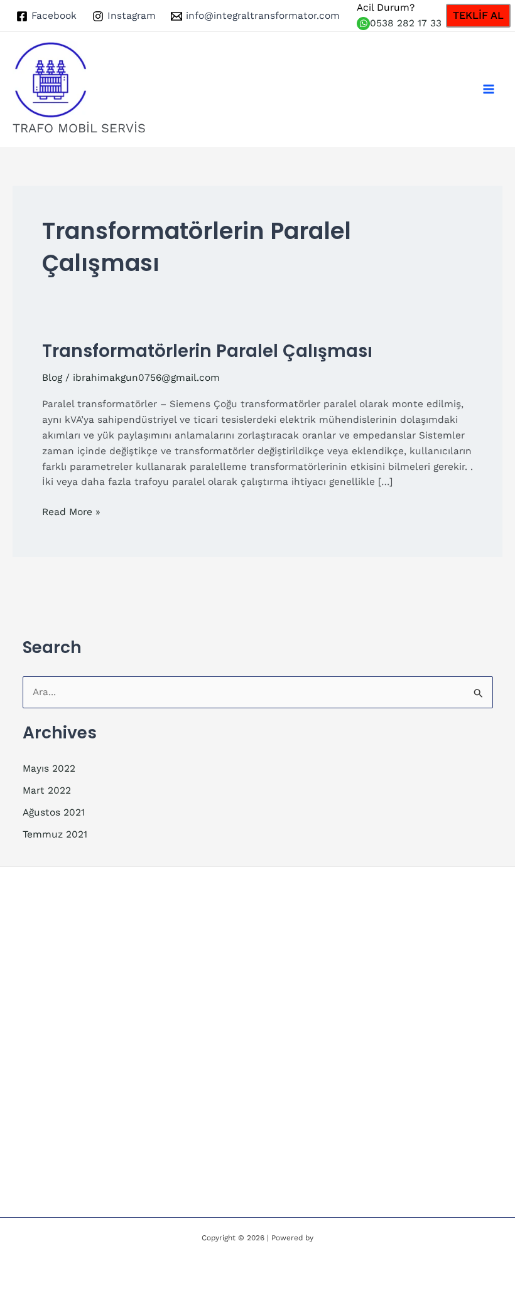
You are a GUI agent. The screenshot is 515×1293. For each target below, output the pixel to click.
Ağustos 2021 (54, 812)
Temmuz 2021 (55, 834)
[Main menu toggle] (488, 89)
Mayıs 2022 (49, 768)
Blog (52, 377)
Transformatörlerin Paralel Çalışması (207, 351)
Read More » (71, 513)
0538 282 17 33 (406, 23)
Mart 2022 (47, 790)
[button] (478, 16)
